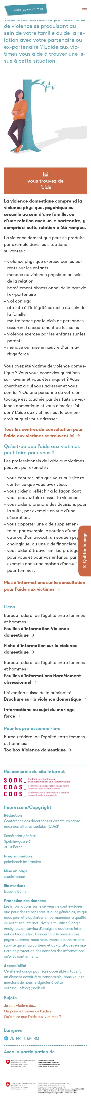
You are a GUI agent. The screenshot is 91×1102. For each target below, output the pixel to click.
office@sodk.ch (32, 988)
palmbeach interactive (22, 862)
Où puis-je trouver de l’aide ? (28, 1011)
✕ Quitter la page (84, 551)
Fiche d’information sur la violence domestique (40, 649)
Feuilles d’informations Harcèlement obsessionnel (42, 679)
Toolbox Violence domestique (35, 750)
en (29, 1038)
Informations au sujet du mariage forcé (39, 713)
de (12, 1038)
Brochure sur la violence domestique (42, 699)
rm (36, 1038)
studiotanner (14, 877)
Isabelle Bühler (16, 891)
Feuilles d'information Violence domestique (36, 632)
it (23, 1038)
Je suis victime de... (20, 1006)
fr (18, 1038)
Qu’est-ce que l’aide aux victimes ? (32, 1017)
